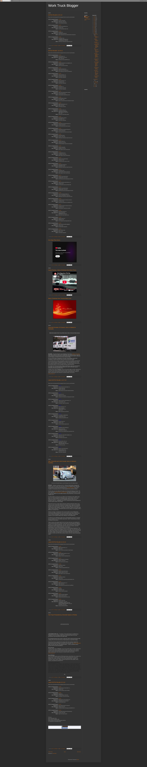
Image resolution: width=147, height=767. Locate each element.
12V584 (60, 108)
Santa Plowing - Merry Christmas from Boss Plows (62, 270)
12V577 (60, 151)
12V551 (60, 575)
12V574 (60, 169)
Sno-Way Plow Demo (54, 240)
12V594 (60, 55)
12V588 (60, 85)
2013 (94, 31)
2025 (94, 18)
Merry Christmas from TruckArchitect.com (59, 298)
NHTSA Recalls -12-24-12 (55, 50)
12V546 (60, 692)
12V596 (60, 31)
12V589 (60, 79)
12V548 (60, 686)
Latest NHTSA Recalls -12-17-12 (57, 380)
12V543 (60, 599)
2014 (94, 30)
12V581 (60, 128)
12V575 (60, 163)
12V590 (60, 73)
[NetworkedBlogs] (64, 726)
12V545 (60, 698)
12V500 (60, 223)
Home (65, 751)
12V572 (60, 175)
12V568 (60, 198)
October (95, 81)
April (95, 86)
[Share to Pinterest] (71, 45)
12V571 (60, 181)
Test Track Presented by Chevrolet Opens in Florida (62, 615)
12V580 (60, 134)
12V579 (60, 140)
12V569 (60, 192)
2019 (94, 26)
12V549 (60, 587)
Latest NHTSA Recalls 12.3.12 (56, 682)
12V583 (60, 116)
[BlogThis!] (68, 45)
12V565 (60, 217)
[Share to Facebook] (70, 45)
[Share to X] (69, 45)
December (96, 34)
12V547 (60, 593)
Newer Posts (50, 751)
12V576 (60, 157)
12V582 (60, 122)
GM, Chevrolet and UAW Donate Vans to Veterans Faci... (96, 64)
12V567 (60, 204)
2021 (94, 23)
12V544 (60, 704)
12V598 (60, 19)
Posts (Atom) (54, 753)
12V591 (60, 67)
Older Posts (79, 751)
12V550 (60, 581)
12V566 (60, 210)
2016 (94, 27)
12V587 (60, 91)
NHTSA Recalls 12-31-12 (55, 15)
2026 (94, 16)
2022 (94, 22)
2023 (94, 20)
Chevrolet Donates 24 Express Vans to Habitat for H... (96, 55)
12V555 (60, 552)
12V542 (60, 710)
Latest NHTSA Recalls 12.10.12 (57, 542)
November (96, 79)
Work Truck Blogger (63, 5)
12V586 (60, 97)
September (96, 82)
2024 (94, 19)
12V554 (60, 558)
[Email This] (67, 45)
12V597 (60, 25)
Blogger (77, 759)
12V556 (60, 546)
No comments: (63, 45)
